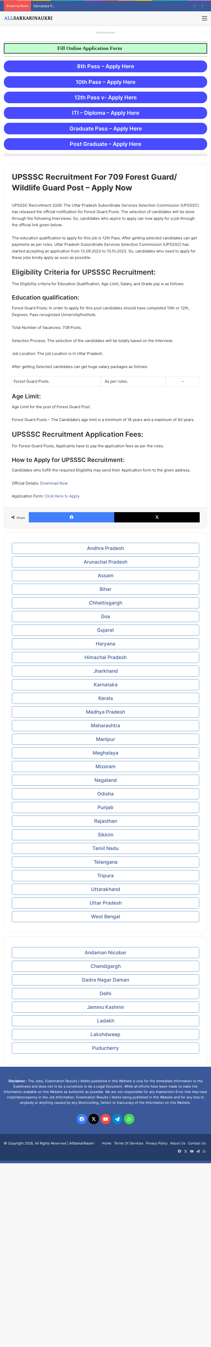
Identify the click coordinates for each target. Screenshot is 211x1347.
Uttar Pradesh (106, 903)
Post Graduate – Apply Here (105, 144)
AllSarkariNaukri (81, 1143)
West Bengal (105, 917)
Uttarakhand (105, 889)
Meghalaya (105, 753)
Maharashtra (105, 726)
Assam (105, 576)
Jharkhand (105, 671)
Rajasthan (105, 821)
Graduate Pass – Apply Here (105, 128)
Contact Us (197, 1143)
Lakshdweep (105, 1034)
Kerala (105, 698)
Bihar (105, 589)
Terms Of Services (128, 1143)
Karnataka (106, 685)
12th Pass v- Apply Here (105, 97)
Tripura (105, 876)
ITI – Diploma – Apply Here (105, 113)
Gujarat (105, 630)
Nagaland (105, 780)
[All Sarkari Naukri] (28, 18)
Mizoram (105, 766)
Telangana (106, 862)
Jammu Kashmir (105, 1007)
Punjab (105, 807)
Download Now (54, 483)
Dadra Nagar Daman (105, 980)
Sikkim (105, 835)
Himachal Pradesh (105, 657)
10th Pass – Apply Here (105, 82)
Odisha (105, 794)
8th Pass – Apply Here (105, 66)
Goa (105, 616)
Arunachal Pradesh (105, 562)
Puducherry (105, 1048)
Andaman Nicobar (105, 953)
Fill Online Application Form (77, 48)
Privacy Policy (157, 1143)
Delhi (105, 993)
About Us (177, 1143)
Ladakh (105, 1021)
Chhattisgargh (105, 603)
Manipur (105, 739)
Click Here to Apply (62, 496)
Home (106, 1143)
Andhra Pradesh (105, 548)
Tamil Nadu (105, 848)
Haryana (105, 644)
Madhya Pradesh (105, 712)
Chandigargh (106, 966)
